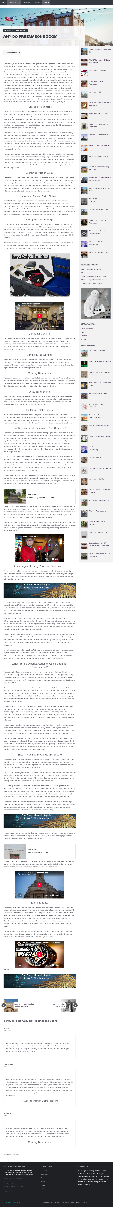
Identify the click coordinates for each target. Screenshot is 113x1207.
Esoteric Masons (14, 2)
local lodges (64, 177)
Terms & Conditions (47, 1202)
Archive (43, 1185)
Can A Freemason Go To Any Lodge (93, 276)
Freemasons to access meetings (44, 634)
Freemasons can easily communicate (31, 399)
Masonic (37, 2)
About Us (84, 1202)
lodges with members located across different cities (38, 605)
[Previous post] (3, 1005)
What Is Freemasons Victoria (91, 269)
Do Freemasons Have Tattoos (91, 283)
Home (4, 2)
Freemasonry (27, 2)
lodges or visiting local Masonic (20, 227)
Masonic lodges (64, 180)
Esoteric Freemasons (9, 42)
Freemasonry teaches (62, 91)
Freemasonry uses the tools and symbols (18, 117)
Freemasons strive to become (14, 133)
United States (35, 125)
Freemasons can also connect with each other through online (47, 201)
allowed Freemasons (27, 359)
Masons (46, 2)
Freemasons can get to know (31, 1093)
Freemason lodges (59, 696)
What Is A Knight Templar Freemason (94, 280)
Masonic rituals (17, 730)
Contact (57, 1202)
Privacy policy (65, 1202)
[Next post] (75, 1005)
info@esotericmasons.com (13, 1179)
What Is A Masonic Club (89, 273)
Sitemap (43, 1189)
